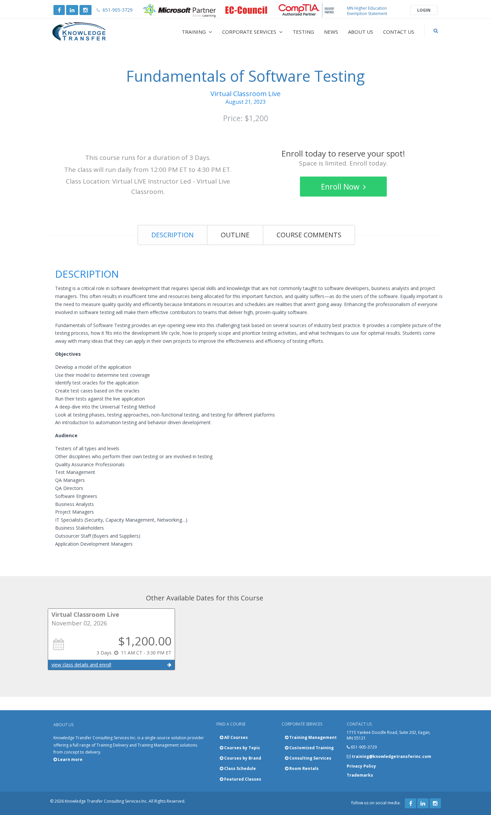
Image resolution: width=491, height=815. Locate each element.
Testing (303, 31)
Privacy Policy (361, 766)
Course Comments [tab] (309, 234)
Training (194, 31)
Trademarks (360, 775)
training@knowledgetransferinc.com (391, 756)
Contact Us (398, 31)
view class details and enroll (81, 664)
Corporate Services (250, 31)
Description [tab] (172, 234)
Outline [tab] (235, 234)
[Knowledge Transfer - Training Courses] (93, 32)
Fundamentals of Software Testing (245, 76)
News (331, 31)
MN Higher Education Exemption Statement (367, 10)
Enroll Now (341, 186)
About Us (360, 31)
